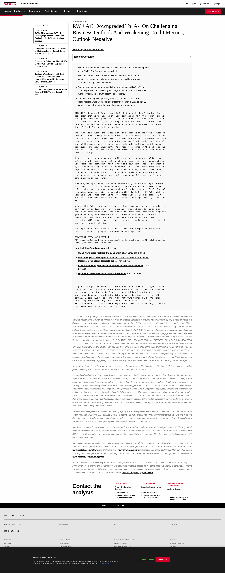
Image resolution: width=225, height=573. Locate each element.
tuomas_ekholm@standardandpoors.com (152, 496)
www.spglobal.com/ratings (85, 450)
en (195, 4)
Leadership (173, 546)
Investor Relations (65, 540)
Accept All (163, 560)
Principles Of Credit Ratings (91, 248)
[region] (112, 560)
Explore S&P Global (30, 4)
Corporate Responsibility (178, 543)
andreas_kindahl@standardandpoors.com (126, 496)
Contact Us (206, 4)
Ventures (6, 546)
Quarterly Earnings (65, 546)
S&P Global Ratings (14, 515)
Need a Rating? (213, 11)
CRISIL (116, 524)
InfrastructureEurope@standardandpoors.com (179, 498)
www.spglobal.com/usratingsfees (88, 457)
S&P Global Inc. (12, 531)
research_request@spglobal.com (137, 472)
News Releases (64, 543)
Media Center (63, 524)
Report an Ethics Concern (122, 546)
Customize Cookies (147, 560)
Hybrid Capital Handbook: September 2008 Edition (102, 273)
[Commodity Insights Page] (114, 505)
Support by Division (120, 543)
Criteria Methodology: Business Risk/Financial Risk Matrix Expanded (110, 265)
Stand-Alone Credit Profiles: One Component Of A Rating (105, 253)
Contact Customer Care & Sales (124, 540)
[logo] (10, 3)
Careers (172, 540)
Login (218, 4)
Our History (7, 543)
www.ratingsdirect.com (128, 450)
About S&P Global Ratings (12, 524)
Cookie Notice (104, 563)
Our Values (7, 540)
